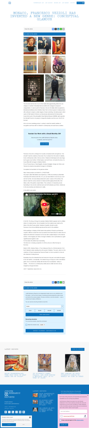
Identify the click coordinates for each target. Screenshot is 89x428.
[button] (30, 417)
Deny (24, 424)
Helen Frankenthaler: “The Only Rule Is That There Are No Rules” (15, 375)
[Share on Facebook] (53, 29)
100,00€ (49, 310)
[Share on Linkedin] (58, 29)
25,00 (30, 310)
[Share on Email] (63, 29)
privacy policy (79, 420)
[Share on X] (56, 29)
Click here (44, 143)
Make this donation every (33, 324)
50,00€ (39, 310)
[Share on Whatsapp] (61, 29)
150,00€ (59, 310)
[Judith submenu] (74, 2)
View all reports (77, 349)
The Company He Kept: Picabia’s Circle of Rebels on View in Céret (72, 375)
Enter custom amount (44, 314)
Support (79, 2)
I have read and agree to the (72, 420)
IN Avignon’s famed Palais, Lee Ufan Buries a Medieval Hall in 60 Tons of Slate (44, 376)
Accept (9, 424)
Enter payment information (44, 330)
